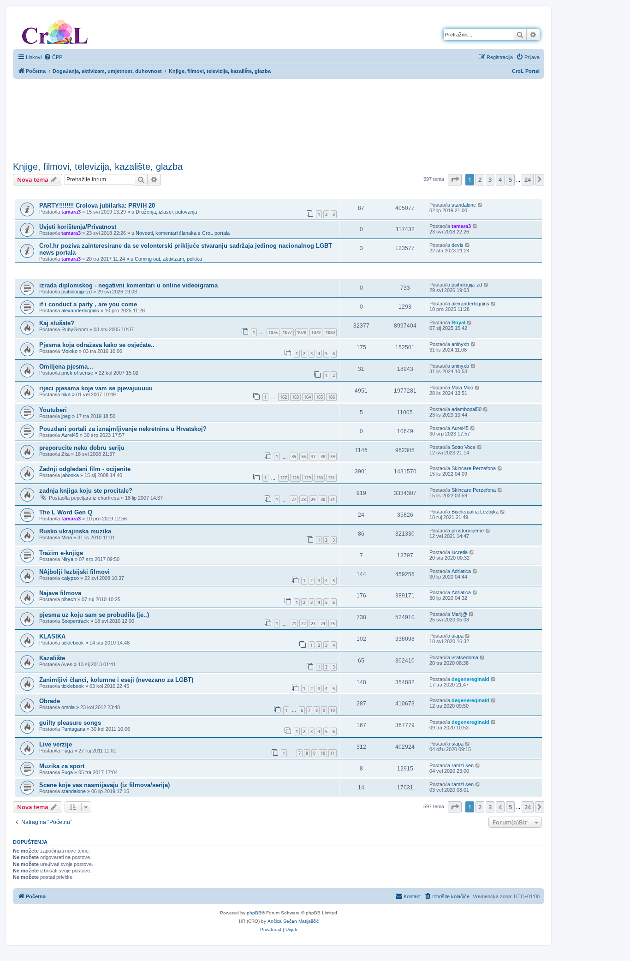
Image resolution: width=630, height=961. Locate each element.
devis (458, 245)
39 (332, 457)
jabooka (70, 475)
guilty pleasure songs (70, 722)
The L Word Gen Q (65, 512)
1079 (316, 332)
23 (313, 624)
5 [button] (510, 179)
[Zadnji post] (480, 205)
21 (293, 624)
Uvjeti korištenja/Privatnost (77, 226)
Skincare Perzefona (474, 468)
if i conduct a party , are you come (88, 304)
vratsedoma (465, 657)
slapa (458, 636)
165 (319, 397)
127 (283, 478)
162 (283, 397)
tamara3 (71, 212)
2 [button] (479, 179)
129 (307, 478)
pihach (68, 599)
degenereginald (470, 679)
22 (303, 624)
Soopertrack (75, 621)
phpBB (254, 912)
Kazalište (52, 658)
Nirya (67, 559)
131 (331, 478)
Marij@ (459, 614)
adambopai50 (466, 409)
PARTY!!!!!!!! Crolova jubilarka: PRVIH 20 (97, 205)
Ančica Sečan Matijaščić (293, 921)
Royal (458, 322)
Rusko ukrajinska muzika (75, 531)
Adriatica (461, 571)
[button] (455, 179)
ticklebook (72, 642)
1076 (273, 332)
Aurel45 (69, 435)
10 (332, 710)
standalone (464, 205)
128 (295, 478)
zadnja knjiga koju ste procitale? (85, 490)
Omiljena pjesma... (66, 366)
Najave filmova (60, 593)
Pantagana (73, 729)
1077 (287, 332)
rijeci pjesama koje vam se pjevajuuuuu (96, 388)
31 (332, 499)
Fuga (67, 750)
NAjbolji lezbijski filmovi (74, 571)
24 (323, 624)
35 (293, 457)
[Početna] (55, 30)
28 (303, 499)
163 (295, 397)
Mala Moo (462, 387)
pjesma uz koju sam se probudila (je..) (94, 614)
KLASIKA (52, 636)
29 (313, 499)
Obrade (49, 701)
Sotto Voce (463, 447)
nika (66, 394)
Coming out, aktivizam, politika (168, 259)
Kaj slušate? (56, 323)
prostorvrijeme (468, 530)
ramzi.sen (463, 765)
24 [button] (527, 179)
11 (332, 753)
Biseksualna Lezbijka (475, 511)
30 (323, 499)
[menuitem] (53, 57)
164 (307, 397)
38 (323, 457)
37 (313, 457)
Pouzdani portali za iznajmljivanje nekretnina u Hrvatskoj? (123, 428)
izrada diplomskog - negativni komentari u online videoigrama (128, 285)
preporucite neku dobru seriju (82, 447)
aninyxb (460, 344)
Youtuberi (53, 409)
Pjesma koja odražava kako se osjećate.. (97, 344)
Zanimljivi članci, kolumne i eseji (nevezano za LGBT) (116, 679)
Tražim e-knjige (61, 552)
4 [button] (500, 179)
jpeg (66, 416)
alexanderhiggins (80, 310)
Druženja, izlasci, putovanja (166, 212)
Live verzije (55, 744)
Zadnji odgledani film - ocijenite (85, 469)
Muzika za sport (61, 766)
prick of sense (77, 373)
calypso (70, 578)
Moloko (69, 351)
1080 (330, 332)
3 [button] (490, 179)
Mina (66, 537)
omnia (68, 707)
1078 (301, 332)
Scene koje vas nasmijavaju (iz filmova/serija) (104, 785)
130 (319, 478)
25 (332, 624)
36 (303, 457)
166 (331, 397)
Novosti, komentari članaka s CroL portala (183, 233)
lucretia (460, 552)
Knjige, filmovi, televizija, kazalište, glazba (98, 166)
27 (293, 499)
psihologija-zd (76, 291)
